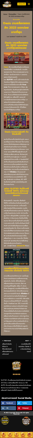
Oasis (6, 67)
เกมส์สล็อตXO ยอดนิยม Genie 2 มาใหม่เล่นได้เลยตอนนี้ (25, 346)
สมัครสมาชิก (21, 4)
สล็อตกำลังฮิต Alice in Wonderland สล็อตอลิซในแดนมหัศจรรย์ (7, 347)
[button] (8, 403)
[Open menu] (29, 4)
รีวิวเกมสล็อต (16, 19)
